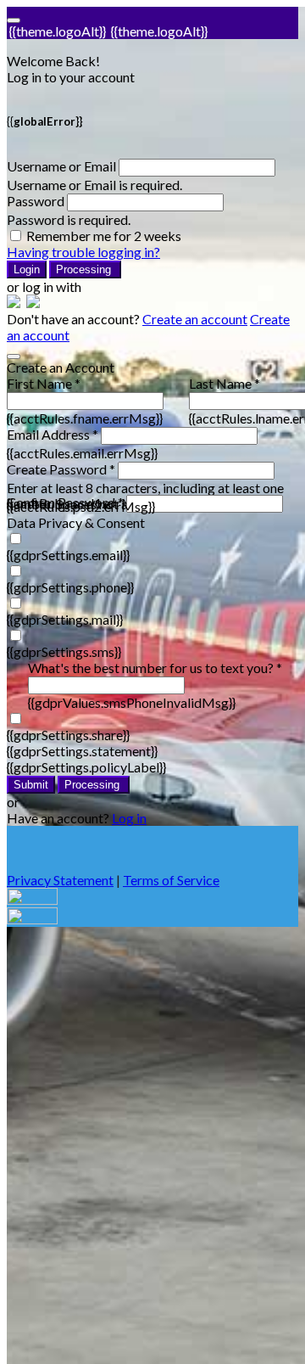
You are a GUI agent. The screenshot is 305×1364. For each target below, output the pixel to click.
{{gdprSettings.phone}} (70, 587)
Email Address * (52, 434)
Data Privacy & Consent (76, 522)
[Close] (13, 356)
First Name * (43, 383)
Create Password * (61, 469)
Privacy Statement (60, 880)
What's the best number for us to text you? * (155, 668)
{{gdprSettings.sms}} (64, 651)
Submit (31, 784)
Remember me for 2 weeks (103, 235)
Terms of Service (171, 880)
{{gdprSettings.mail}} (65, 619)
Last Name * (224, 383)
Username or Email (61, 166)
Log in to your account (71, 77)
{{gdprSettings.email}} (68, 555)
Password (35, 201)
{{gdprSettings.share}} (68, 735)
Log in (129, 818)
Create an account (194, 319)
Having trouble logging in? (83, 252)
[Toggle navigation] (13, 20)
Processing (85, 269)
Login (27, 269)
